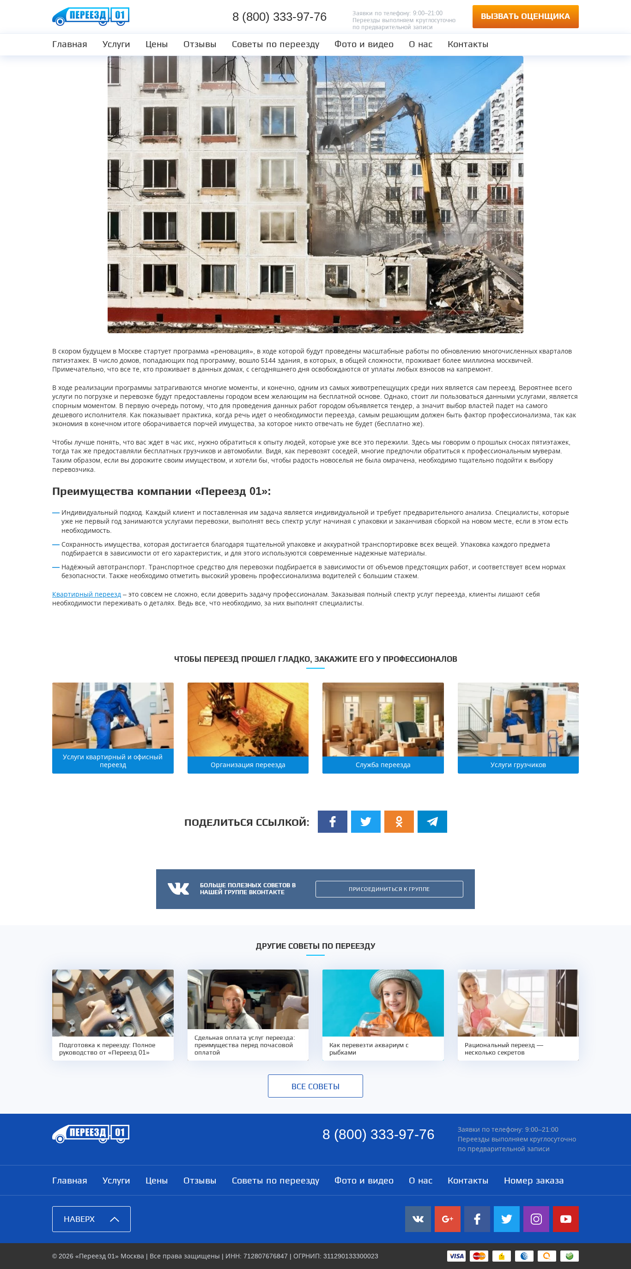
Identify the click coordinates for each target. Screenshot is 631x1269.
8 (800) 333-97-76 (279, 17)
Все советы (315, 1086)
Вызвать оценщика (525, 16)
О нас (420, 44)
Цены (157, 44)
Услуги (116, 44)
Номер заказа (534, 1180)
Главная (69, 44)
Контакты (468, 44)
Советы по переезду (275, 44)
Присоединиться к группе (389, 889)
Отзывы (200, 44)
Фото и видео (364, 44)
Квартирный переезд (86, 594)
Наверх (79, 1219)
